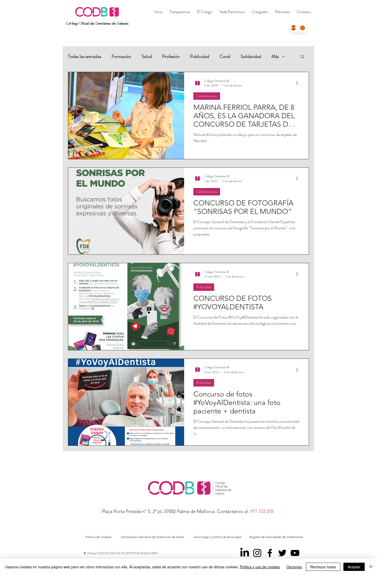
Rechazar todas (323, 566)
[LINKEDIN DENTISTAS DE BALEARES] (244, 553)
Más (275, 56)
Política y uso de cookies (260, 566)
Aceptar (354, 566)
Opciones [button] (294, 566)
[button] (260, 11)
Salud (147, 56)
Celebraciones (206, 95)
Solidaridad (251, 56)
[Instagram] (257, 553)
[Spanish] (293, 28)
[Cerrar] (371, 567)
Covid (225, 56)
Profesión (171, 56)
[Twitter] (282, 553)
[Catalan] (302, 28)
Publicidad (199, 56)
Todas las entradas (84, 56)
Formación (121, 56)
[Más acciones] (299, 83)
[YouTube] (295, 553)
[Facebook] (269, 553)
